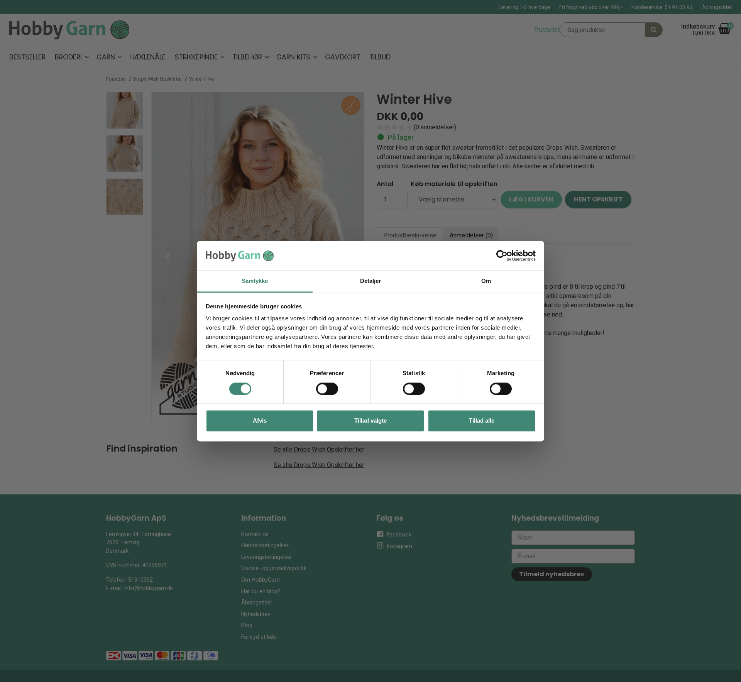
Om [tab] (486, 281)
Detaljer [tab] (370, 281)
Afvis (260, 421)
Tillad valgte (370, 421)
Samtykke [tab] (255, 281)
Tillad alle (481, 421)
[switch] (327, 388)
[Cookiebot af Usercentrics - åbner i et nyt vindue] (502, 255)
